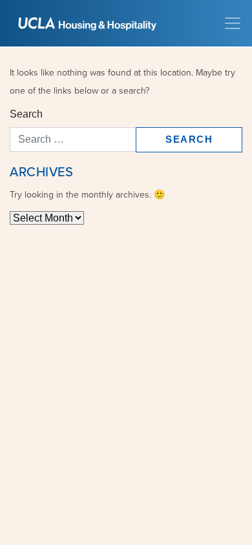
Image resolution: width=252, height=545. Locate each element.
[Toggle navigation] (232, 23)
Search (26, 113)
